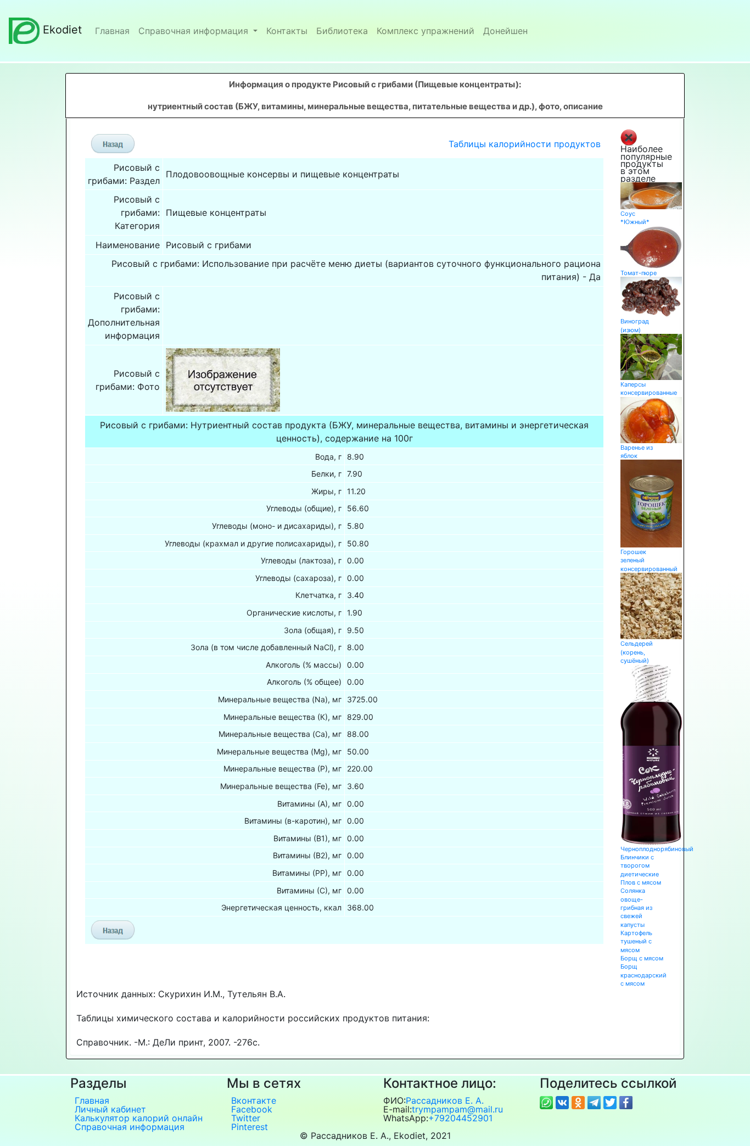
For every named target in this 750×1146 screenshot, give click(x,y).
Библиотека (342, 30)
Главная (112, 30)
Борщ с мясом (641, 958)
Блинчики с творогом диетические (639, 865)
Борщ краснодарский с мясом (643, 975)
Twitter (245, 1118)
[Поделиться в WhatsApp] (548, 1102)
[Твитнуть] (611, 1102)
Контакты (286, 30)
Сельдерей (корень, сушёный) (636, 652)
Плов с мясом (640, 882)
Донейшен (505, 30)
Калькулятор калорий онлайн (139, 1118)
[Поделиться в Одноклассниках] (579, 1102)
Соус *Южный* (635, 218)
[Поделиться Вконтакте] (564, 1102)
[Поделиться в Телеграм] (595, 1102)
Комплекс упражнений (425, 30)
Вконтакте (253, 1100)
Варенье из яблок (636, 452)
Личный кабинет (110, 1109)
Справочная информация (194, 30)
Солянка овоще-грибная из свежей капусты (636, 907)
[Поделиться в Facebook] (626, 1102)
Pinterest (249, 1126)
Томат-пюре (638, 273)
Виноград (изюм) (634, 325)
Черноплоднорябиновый (656, 849)
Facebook (251, 1109)
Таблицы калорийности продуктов (525, 143)
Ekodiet (62, 29)
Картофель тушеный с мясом (636, 941)
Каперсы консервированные (648, 388)
